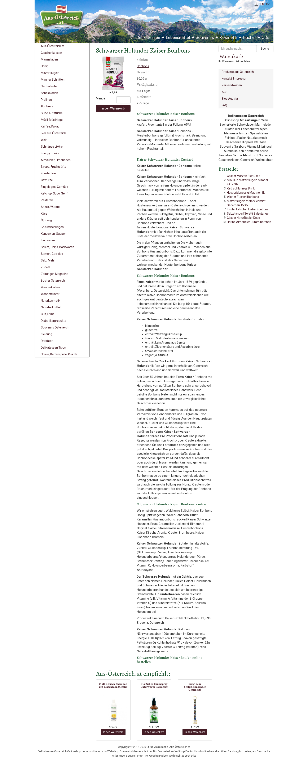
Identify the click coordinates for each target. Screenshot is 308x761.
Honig (44, 66)
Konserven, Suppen (53, 233)
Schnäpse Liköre (52, 146)
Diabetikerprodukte (53, 320)
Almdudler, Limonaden (56, 160)
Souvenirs (205, 37)
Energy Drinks (50, 153)
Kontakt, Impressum (235, 78)
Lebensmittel (178, 37)
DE (256, 4)
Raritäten (47, 341)
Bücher (249, 37)
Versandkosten (232, 85)
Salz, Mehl (47, 260)
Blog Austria (230, 98)
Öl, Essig (46, 220)
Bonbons (47, 106)
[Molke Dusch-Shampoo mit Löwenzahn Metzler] (113, 710)
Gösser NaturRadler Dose (243, 217)
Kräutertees (49, 173)
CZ (268, 4)
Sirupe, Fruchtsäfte (53, 166)
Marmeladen (49, 59)
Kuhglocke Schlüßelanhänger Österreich (195, 687)
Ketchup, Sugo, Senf (54, 193)
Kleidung (46, 334)
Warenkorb (231, 56)
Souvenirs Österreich (55, 327)
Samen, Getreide (52, 253)
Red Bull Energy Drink (241, 188)
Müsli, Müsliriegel (52, 119)
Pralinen (46, 99)
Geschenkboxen (51, 52)
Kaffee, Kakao (50, 126)
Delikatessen (148, 37)
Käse (44, 213)
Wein (44, 140)
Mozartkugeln (50, 73)
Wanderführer (50, 294)
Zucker (45, 267)
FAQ (224, 105)
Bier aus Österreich (53, 133)
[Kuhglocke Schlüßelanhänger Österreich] (195, 710)
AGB (225, 92)
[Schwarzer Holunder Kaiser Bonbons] (113, 73)
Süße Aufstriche (52, 113)
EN (262, 4)
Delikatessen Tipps (53, 347)
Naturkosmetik (50, 300)
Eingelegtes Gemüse (54, 186)
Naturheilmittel (51, 307)
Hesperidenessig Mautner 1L (246, 192)
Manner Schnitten (53, 79)
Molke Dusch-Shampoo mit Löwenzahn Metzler (113, 685)
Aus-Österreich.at (52, 46)
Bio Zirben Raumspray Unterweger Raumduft (154, 685)
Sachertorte (49, 86)
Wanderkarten (50, 287)
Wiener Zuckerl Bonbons (243, 196)
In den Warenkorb (113, 108)
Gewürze (47, 180)
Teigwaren (48, 240)
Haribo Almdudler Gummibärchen (249, 222)
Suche (265, 48)
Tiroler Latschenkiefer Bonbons (247, 209)
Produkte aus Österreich (238, 71)
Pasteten (47, 200)
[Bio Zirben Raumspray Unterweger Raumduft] (154, 710)
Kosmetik (228, 37)
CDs (265, 37)
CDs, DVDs (47, 314)
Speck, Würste (50, 207)
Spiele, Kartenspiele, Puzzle (59, 354)
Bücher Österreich (53, 280)
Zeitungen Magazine (54, 274)
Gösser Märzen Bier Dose (243, 176)
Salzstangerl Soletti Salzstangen (248, 213)
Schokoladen (49, 93)
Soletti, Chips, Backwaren (57, 247)
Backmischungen (52, 227)
